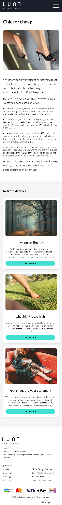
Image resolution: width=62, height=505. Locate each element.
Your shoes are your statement (30, 390)
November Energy (30, 242)
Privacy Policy (39, 476)
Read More (30, 263)
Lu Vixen (6, 469)
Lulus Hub (7, 472)
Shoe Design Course (42, 469)
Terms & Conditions (42, 479)
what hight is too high (30, 316)
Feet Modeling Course (43, 472)
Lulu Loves (7, 479)
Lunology (6, 476)
